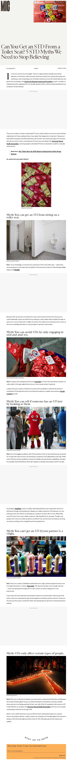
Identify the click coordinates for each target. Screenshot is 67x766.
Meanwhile (30, 586)
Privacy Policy (62, 757)
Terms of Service (56, 757)
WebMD (17, 270)
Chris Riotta (11, 68)
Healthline (18, 508)
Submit (62, 755)
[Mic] (5, 6)
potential (38, 381)
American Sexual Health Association (39, 707)
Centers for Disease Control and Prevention (38, 81)
